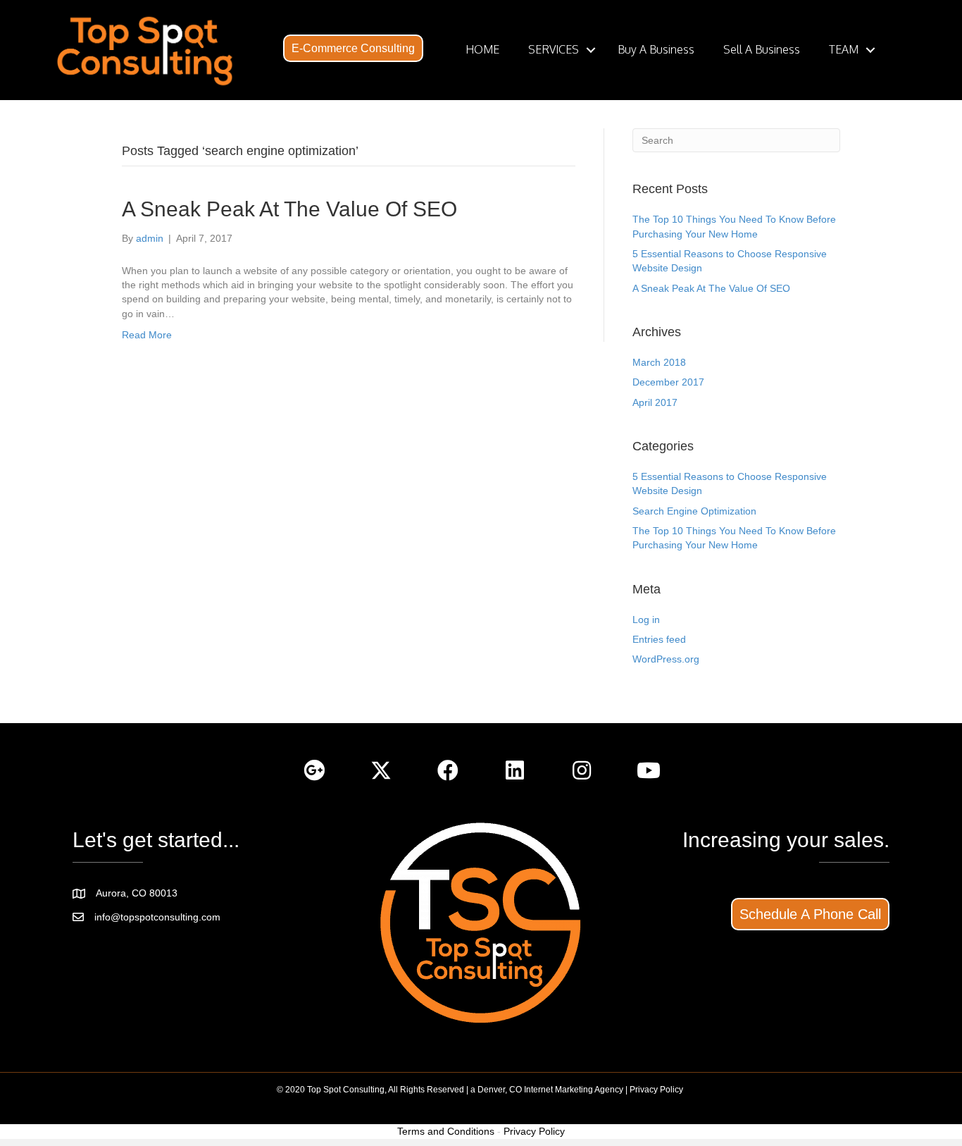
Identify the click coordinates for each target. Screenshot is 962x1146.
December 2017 (668, 382)
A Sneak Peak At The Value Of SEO (289, 209)
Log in (646, 619)
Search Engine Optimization (694, 511)
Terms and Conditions (445, 1131)
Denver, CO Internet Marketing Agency (550, 1090)
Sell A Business (761, 49)
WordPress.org (665, 659)
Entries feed (659, 639)
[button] (353, 49)
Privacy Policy (656, 1090)
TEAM (843, 49)
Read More (147, 334)
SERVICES (553, 49)
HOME (482, 49)
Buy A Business (656, 49)
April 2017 (654, 402)
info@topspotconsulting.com (157, 917)
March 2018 (659, 362)
